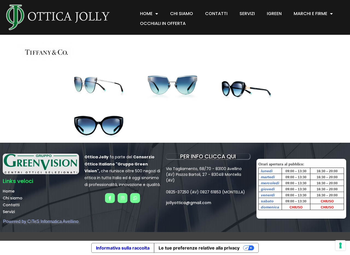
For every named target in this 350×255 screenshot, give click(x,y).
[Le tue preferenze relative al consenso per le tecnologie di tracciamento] (340, 245)
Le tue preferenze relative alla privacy (199, 248)
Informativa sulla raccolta (123, 248)
